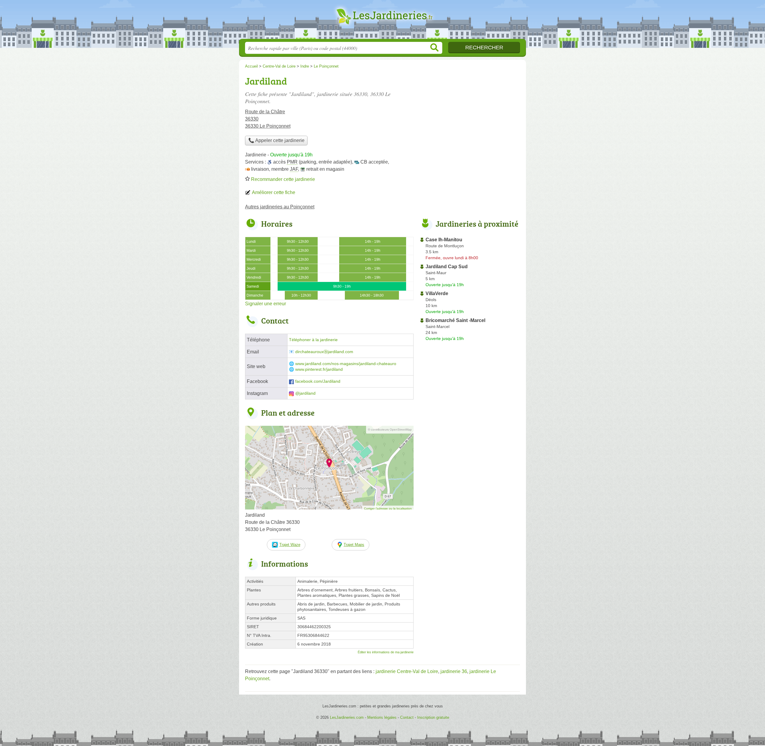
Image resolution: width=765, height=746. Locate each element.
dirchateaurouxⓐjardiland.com (324, 352)
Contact (407, 717)
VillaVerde (437, 293)
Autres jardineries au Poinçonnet (279, 206)
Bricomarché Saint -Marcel (455, 320)
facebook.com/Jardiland (317, 381)
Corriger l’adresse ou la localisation (388, 508)
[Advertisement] (470, 115)
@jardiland (305, 393)
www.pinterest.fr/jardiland (319, 369)
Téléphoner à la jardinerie (313, 340)
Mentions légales (382, 717)
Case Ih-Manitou (444, 239)
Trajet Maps (354, 544)
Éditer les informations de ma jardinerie (386, 652)
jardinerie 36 (453, 671)
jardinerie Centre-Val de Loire (407, 671)
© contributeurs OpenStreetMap (390, 429)
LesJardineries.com (382, 21)
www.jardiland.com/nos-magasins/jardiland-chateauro (345, 363)
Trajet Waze (289, 544)
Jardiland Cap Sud (447, 266)
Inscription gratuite (433, 717)
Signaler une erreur (265, 303)
